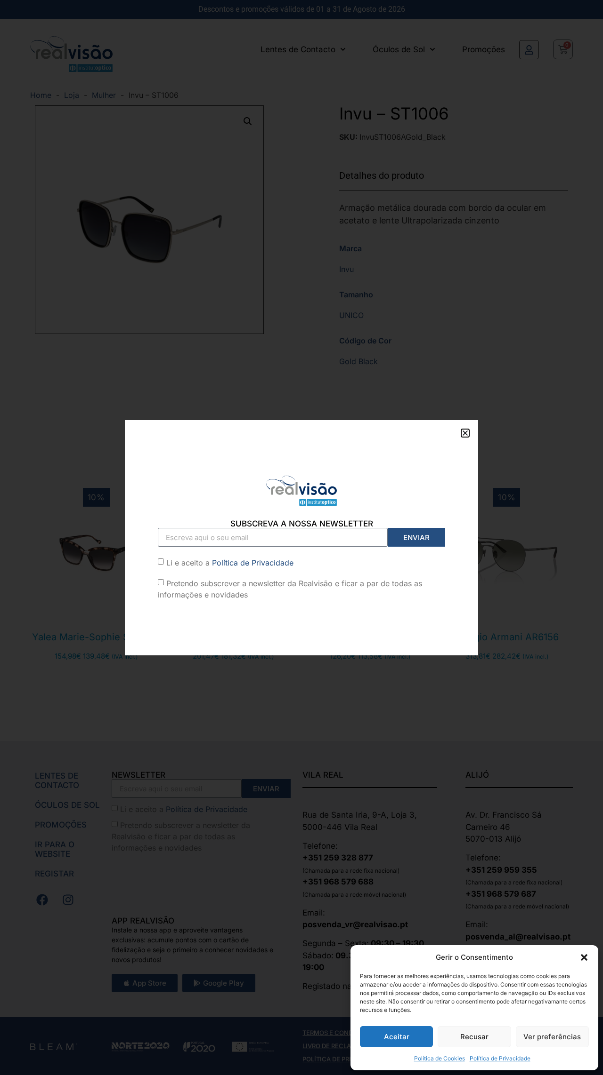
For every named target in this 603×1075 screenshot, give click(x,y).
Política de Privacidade (500, 1058)
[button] (584, 957)
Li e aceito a (229, 562)
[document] (301, 537)
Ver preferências (552, 1036)
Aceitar (396, 1036)
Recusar (474, 1036)
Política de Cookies (439, 1058)
